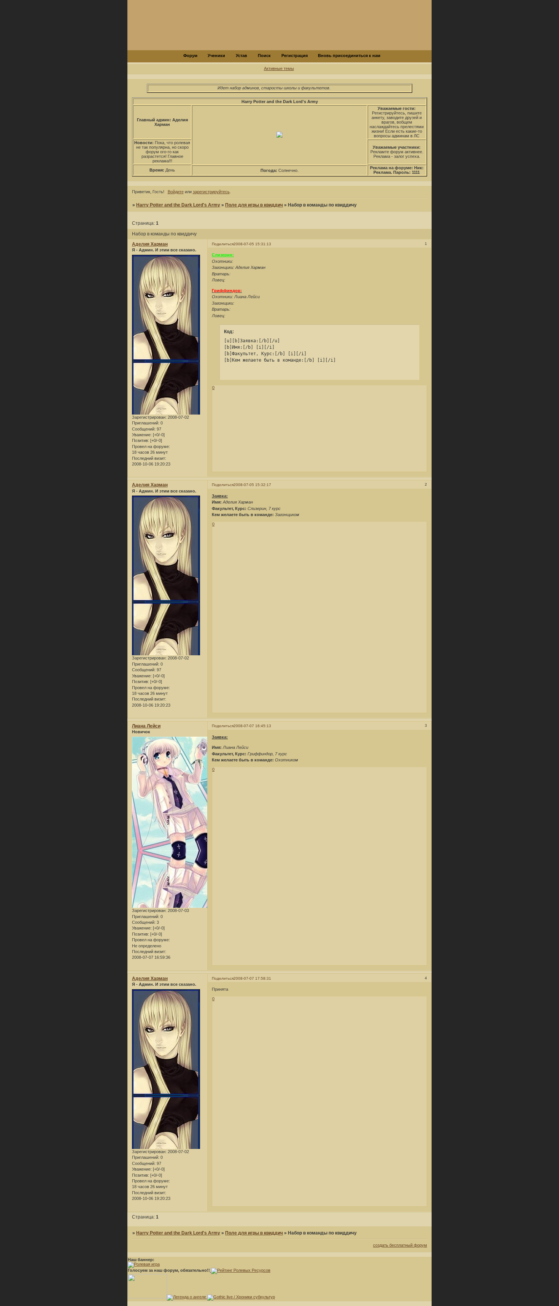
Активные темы (279, 68)
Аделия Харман (150, 244)
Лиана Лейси (146, 726)
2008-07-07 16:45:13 (252, 726)
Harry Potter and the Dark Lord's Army (178, 205)
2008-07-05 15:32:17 (252, 485)
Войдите (176, 191)
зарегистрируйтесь (211, 191)
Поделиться (222, 244)
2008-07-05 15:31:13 (252, 244)
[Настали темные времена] (147, 1297)
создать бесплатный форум (400, 1245)
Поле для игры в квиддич (254, 205)
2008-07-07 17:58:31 (252, 978)
